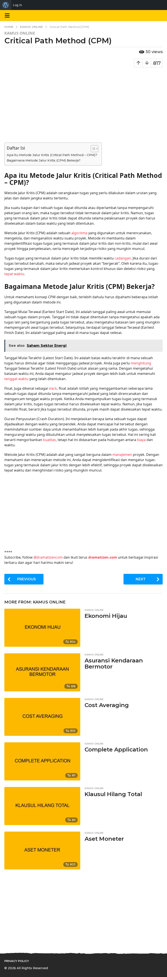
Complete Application (116, 749)
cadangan (123, 258)
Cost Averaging (107, 705)
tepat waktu (14, 273)
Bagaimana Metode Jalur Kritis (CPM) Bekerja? (43, 160)
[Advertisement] (83, 102)
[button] (7, 15)
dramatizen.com (102, 557)
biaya (141, 439)
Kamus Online (19, 33)
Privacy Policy (16, 961)
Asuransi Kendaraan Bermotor (114, 663)
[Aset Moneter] (42, 851)
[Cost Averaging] (42, 717)
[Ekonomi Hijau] (42, 628)
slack (53, 388)
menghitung (141, 363)
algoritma (79, 233)
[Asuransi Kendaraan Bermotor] (42, 672)
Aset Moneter (104, 838)
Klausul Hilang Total (113, 794)
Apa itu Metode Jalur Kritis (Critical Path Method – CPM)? (52, 155)
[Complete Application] (42, 761)
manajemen (122, 454)
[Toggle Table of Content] (92, 148)
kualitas (49, 439)
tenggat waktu (16, 378)
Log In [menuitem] (17, 5)
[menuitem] (5, 5)
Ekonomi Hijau (106, 615)
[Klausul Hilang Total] (42, 806)
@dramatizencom (48, 557)
